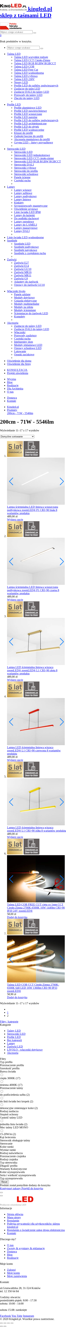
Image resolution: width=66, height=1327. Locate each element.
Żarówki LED (15, 1046)
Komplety (19, 316)
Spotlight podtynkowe (26, 246)
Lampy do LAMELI (25, 224)
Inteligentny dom (23, 341)
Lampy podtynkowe (25, 196)
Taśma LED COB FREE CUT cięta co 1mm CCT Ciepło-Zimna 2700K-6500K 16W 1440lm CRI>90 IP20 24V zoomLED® (36, 907)
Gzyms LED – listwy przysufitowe (33, 142)
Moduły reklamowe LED (28, 344)
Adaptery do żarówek (26, 281)
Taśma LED (14, 53)
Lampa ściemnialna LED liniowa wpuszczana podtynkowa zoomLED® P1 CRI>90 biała (32, 508)
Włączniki (19, 332)
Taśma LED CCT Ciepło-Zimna (32, 60)
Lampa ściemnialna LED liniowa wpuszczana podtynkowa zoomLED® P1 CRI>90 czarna (32, 589)
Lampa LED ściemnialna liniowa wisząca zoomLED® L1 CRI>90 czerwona (30, 749)
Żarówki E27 (21, 262)
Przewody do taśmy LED (28, 95)
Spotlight (12, 240)
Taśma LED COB (24, 66)
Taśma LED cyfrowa (25, 76)
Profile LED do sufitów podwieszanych (36, 85)
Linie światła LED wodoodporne (25, 237)
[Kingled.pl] (20, 1205)
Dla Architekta (15, 388)
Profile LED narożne (25, 117)
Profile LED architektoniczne (30, 123)
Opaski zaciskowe (24, 354)
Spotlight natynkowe (25, 250)
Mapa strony (14, 1217)
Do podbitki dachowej (26, 218)
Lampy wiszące (23, 189)
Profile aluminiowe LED (28, 107)
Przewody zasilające (25, 335)
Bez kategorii (14, 1040)
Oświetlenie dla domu (19, 360)
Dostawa (12, 397)
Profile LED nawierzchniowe (30, 110)
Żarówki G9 (21, 278)
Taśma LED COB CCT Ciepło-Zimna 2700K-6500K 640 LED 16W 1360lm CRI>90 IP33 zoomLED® (33, 987)
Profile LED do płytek (26, 126)
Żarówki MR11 (22, 275)
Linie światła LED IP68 (27, 212)
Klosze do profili (23, 132)
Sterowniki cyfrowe (25, 167)
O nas (10, 391)
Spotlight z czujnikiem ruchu (30, 253)
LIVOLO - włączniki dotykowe (25, 1049)
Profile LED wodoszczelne (29, 129)
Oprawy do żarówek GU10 (29, 284)
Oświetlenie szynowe (26, 208)
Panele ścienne (22, 177)
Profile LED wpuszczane (28, 114)
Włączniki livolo (16, 291)
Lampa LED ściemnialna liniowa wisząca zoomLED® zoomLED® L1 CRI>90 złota (31, 669)
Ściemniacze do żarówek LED (31, 313)
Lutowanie (20, 351)
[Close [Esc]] (1, 1323)
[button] (61, 481)
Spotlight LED (22, 243)
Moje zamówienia (17, 1276)
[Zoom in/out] (12, 1323)
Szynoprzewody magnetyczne (31, 205)
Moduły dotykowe (24, 297)
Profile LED (14, 104)
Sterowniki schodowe (26, 174)
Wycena (11, 379)
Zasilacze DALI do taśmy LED (31, 91)
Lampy (11, 186)
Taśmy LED (14, 1030)
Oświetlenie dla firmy (19, 363)
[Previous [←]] (1, 1326)
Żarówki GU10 (22, 269)
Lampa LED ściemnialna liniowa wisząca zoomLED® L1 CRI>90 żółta (30, 829)
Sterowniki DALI (24, 164)
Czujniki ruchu (22, 180)
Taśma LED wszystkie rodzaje (31, 57)
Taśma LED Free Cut (26, 69)
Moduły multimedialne (26, 303)
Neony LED (21, 82)
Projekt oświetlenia (17, 373)
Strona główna (15, 1214)
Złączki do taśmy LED (26, 98)
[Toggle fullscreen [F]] (8, 1323)
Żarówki (12, 259)
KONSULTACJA (17, 369)
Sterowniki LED (16, 148)
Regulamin (13, 1220)
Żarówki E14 (21, 265)
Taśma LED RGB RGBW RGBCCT (35, 63)
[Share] (5, 1323)
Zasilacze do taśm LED (27, 88)
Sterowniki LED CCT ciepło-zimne (34, 158)
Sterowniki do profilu (26, 170)
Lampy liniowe (22, 199)
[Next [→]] (5, 1326)
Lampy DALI (22, 231)
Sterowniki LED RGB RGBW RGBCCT (37, 161)
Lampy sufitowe (23, 193)
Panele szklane (22, 294)
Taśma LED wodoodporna (29, 72)
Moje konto (13, 1272)
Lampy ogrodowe (24, 221)
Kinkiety (19, 202)
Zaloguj (11, 1269)
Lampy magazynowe (25, 227)
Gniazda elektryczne (25, 300)
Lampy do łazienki (24, 215)
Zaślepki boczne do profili (28, 136)
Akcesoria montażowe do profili (32, 139)
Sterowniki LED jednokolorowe (32, 155)
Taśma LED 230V (24, 79)
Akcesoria (12, 322)
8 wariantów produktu (53, 830)
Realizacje (12, 385)
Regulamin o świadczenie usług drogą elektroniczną (36, 1230)
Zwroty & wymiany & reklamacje (26, 1248)
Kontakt (11, 400)
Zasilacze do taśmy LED (28, 325)
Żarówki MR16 (23, 272)
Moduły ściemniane (25, 310)
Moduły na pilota (23, 307)
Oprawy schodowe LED (28, 348)
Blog (9, 382)
